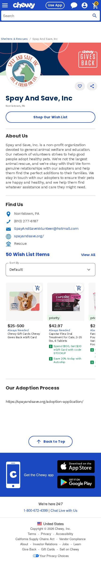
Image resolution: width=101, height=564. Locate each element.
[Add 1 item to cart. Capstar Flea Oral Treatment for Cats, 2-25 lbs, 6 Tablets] (79, 288)
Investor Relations (45, 544)
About (24, 544)
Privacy (46, 534)
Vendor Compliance (72, 539)
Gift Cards (48, 549)
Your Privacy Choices (54, 555)
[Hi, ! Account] (86, 5)
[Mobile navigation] (5, 5)
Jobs (65, 544)
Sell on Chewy (69, 549)
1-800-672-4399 (35, 510)
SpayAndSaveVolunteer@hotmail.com (46, 228)
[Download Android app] (76, 482)
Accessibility (64, 534)
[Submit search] (94, 15)
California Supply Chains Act (35, 539)
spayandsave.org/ (29, 236)
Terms (32, 534)
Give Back (29, 549)
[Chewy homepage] (24, 5)
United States (53, 523)
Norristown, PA (26, 213)
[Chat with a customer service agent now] (74, 5)
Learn (77, 544)
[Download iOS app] (76, 467)
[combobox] (50, 16)
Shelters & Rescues (14, 39)
